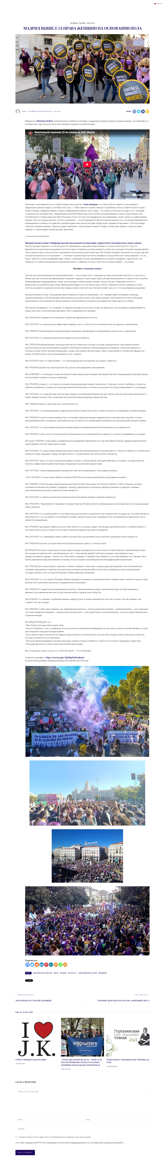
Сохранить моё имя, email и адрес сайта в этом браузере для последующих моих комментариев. (55, 1137)
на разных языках (93, 268)
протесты (72, 973)
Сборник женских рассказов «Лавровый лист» (123, 1000)
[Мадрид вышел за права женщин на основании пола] (82, 69)
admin (24, 111)
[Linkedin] (41, 965)
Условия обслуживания (102, 1143)
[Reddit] (37, 965)
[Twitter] (32, 965)
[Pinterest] (46, 965)
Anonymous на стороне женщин (33, 1000)
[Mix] (56, 965)
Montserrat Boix (45, 121)
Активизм (74, 23)
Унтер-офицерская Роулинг (30, 1059)
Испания (63, 973)
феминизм (102, 973)
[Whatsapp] (60, 965)
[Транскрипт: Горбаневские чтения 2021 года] (128, 1037)
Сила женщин (90, 204)
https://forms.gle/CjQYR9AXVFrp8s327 (65, 657)
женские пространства (42, 973)
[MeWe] (51, 965)
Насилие (82, 23)
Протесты (91, 23)
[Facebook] (27, 965)
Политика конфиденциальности (74, 1143)
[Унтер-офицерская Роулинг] (37, 1037)
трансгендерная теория (87, 973)
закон (56, 973)
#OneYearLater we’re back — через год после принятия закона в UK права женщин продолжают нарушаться (81, 1062)
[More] (65, 965)
